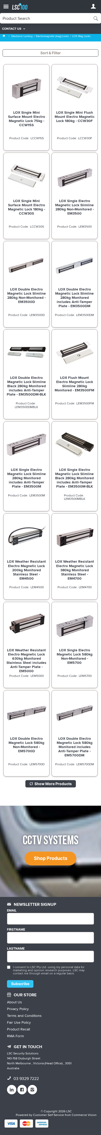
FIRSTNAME (16, 929)
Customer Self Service (48, 1115)
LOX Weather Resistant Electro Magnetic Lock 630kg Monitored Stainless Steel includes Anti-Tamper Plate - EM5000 (26, 660)
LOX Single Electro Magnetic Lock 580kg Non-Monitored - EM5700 (74, 656)
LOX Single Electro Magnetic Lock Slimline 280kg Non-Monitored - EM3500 (74, 207)
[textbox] (45, 18)
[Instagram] (32, 1089)
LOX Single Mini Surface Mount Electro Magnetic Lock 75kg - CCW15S (26, 118)
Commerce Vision (84, 1115)
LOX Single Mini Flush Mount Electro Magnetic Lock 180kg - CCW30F (75, 116)
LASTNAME (16, 948)
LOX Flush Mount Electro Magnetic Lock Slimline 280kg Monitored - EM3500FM (74, 383)
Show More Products (53, 783)
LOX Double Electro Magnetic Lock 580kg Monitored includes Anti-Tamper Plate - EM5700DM (74, 746)
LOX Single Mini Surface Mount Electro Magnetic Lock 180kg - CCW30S (26, 207)
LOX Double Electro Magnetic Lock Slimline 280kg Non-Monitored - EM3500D (26, 295)
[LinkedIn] (11, 1089)
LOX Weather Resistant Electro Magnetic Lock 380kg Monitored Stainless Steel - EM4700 (74, 569)
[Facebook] (22, 1089)
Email (12, 910)
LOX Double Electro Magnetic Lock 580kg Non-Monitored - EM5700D (26, 744)
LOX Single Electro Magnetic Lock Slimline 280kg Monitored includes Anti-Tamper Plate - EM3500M (26, 478)
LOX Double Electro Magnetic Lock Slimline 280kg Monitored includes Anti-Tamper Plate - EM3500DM (74, 297)
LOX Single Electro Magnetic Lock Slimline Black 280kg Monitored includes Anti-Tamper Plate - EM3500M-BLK (74, 478)
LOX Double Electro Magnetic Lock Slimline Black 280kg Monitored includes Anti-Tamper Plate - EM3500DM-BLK (26, 385)
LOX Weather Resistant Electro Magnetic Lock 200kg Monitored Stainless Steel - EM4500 (26, 569)
